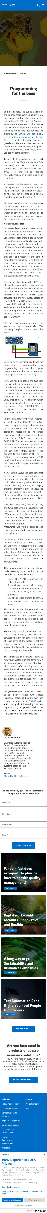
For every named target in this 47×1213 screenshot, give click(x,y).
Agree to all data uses (12, 1200)
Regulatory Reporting (11, 1120)
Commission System (10, 1125)
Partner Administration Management (8, 1140)
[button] (43, 5)
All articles (22, 1029)
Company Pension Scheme (9, 1114)
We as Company (32, 1104)
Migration (6, 1148)
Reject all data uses (23, 1205)
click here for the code (24, 374)
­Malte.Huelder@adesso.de (16, 775)
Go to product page (22, 1080)
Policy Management (10, 1104)
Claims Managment (10, 1108)
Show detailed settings (11, 1187)
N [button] (38, 5)
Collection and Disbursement (8, 1131)
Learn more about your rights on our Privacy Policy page (22, 1192)
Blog (27, 1108)
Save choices (34, 1200)
